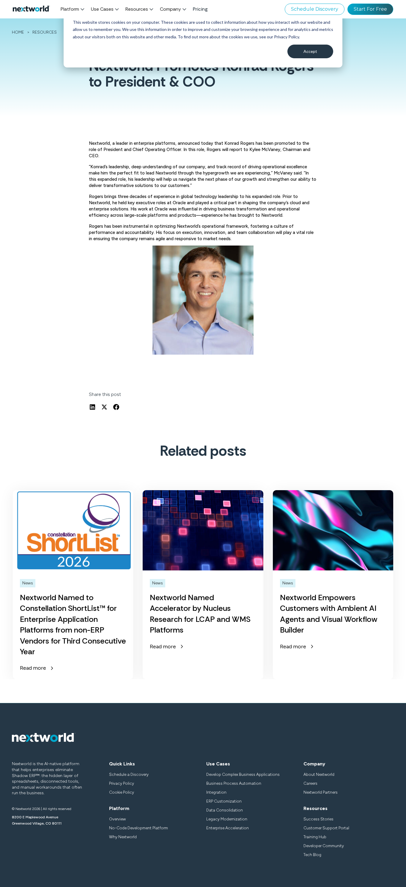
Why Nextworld (123, 836)
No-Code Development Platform (138, 827)
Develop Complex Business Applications (243, 774)
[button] (76, 9)
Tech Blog (312, 854)
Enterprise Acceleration (227, 827)
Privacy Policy (121, 783)
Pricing (200, 9)
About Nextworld (318, 774)
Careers (310, 783)
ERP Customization (224, 801)
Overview (117, 819)
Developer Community (323, 845)
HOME (18, 32)
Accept (310, 51)
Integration (216, 792)
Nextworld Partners (320, 792)
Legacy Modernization (226, 819)
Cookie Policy (121, 792)
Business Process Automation (233, 783)
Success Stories (318, 819)
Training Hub (314, 836)
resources (44, 32)
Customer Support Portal (326, 827)
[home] (31, 9)
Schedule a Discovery (129, 774)
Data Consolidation (224, 810)
